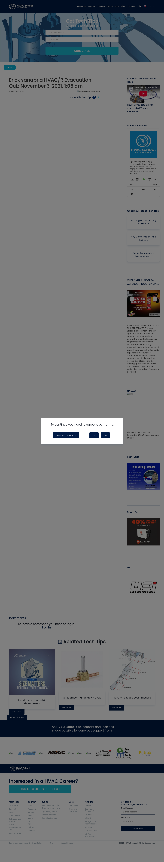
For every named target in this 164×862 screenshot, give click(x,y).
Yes (94, 435)
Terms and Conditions (66, 435)
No (105, 435)
